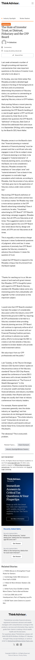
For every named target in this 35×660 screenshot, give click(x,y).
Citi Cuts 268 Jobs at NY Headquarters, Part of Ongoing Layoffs (17, 596)
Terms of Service (13, 655)
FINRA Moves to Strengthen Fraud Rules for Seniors (16, 572)
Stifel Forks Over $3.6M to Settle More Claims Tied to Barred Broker (16, 590)
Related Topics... (10, 445)
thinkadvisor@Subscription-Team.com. (20, 641)
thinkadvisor (13, 42)
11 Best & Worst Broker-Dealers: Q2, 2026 (17, 584)
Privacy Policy (23, 655)
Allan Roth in (15, 107)
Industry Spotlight (9, 18)
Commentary (6, 24)
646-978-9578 (7, 636)
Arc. (17, 653)
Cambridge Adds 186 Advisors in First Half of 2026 (16, 578)
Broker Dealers (24, 18)
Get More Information (17, 519)
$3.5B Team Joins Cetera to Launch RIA (17, 602)
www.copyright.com (13, 463)
